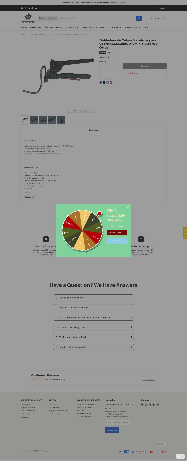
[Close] (128, 206)
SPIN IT (116, 241)
